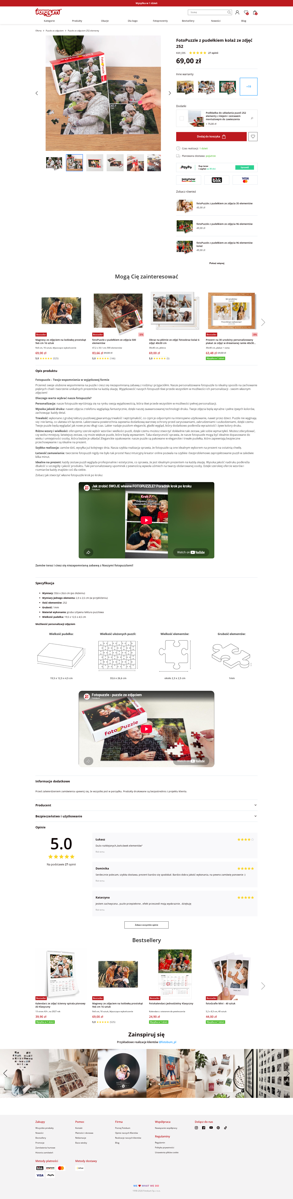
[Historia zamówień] (237, 12)
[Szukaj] (229, 12)
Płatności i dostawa (84, 1132)
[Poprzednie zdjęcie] (40, 93)
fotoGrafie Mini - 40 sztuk (220, 1003)
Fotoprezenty (160, 20)
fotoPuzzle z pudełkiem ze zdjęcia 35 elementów (224, 203)
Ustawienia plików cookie (167, 1152)
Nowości (216, 20)
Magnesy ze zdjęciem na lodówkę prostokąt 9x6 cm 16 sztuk (60, 341)
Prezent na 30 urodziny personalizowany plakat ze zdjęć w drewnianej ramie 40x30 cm (230, 341)
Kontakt (78, 1128)
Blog (243, 20)
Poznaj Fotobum (122, 1128)
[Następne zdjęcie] (166, 93)
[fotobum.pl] (48, 12)
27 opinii (213, 52)
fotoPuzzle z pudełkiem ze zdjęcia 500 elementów (114, 341)
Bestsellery (188, 20)
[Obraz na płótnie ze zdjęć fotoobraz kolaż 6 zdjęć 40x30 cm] (175, 310)
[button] (262, 322)
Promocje (39, 1142)
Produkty (77, 20)
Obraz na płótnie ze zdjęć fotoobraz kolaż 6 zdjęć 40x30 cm (174, 341)
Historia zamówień (44, 1152)
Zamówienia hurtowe (45, 1147)
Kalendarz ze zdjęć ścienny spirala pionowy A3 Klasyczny (60, 1005)
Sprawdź (245, 167)
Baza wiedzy (81, 1142)
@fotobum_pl (167, 1042)
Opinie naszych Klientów (126, 1132)
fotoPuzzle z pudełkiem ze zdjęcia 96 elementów (224, 224)
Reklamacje (80, 1137)
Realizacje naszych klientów (128, 1137)
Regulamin (160, 1142)
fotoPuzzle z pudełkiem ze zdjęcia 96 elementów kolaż (224, 244)
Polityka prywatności (164, 1147)
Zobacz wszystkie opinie (146, 924)
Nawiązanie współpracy (166, 1128)
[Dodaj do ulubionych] (253, 136)
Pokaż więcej (216, 263)
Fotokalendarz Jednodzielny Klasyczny (171, 1003)
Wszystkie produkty (44, 1128)
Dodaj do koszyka (208, 136)
